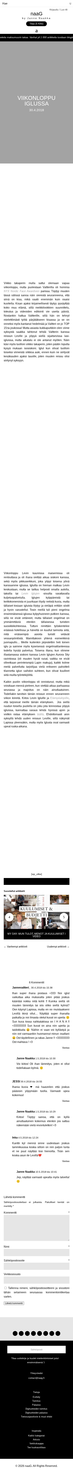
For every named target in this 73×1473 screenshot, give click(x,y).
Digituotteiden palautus (36, 1412)
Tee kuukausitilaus (36, 1447)
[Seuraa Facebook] (33, 1333)
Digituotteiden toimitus (36, 1408)
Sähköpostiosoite (36, 1260)
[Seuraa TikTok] (21, 1333)
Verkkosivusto (12, 1274)
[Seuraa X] (51, 1333)
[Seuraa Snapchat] (45, 1333)
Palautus (36, 1405)
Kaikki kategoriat (36, 1435)
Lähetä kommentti (14, 1303)
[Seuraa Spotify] (39, 1333)
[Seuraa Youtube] (27, 1333)
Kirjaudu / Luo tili (58, 9)
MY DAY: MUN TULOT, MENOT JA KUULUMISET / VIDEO (36, 935)
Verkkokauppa (36, 1443)
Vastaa (65, 1047)
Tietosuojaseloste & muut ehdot (36, 1416)
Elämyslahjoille (59, 698)
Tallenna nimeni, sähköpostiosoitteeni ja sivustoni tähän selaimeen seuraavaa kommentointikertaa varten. (36, 1292)
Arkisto (36, 1439)
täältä (40, 714)
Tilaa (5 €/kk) (36, 23)
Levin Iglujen (31, 593)
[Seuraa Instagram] (15, 1333)
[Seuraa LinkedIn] (58, 1333)
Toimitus (36, 1401)
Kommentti (36, 1212)
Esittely (36, 1397)
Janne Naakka (25, 1058)
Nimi (36, 1246)
